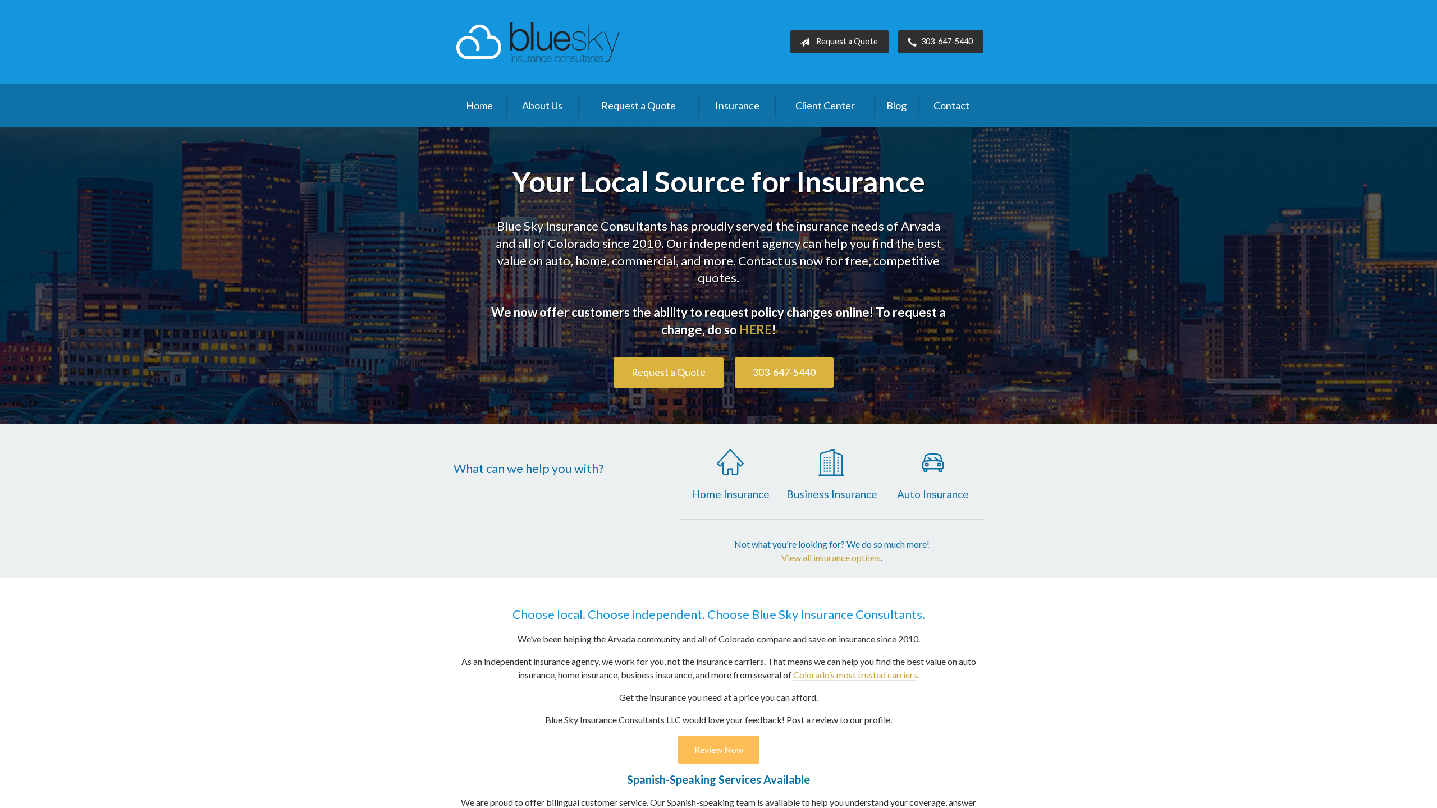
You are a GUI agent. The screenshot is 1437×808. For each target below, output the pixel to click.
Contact (951, 105)
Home (479, 105)
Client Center (825, 105)
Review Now (718, 749)
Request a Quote (847, 41)
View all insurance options (831, 557)
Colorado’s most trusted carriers (855, 674)
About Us (542, 105)
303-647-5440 (947, 41)
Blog (896, 105)
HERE (755, 329)
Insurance (737, 105)
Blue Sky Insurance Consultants (538, 42)
